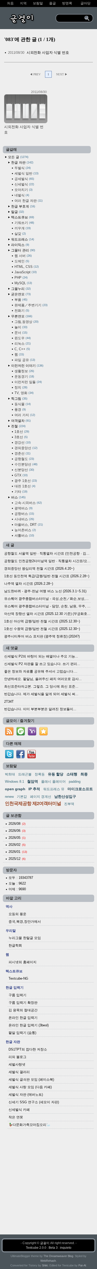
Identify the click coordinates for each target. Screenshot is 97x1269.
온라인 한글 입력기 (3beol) (29, 1025)
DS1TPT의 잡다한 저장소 (28, 1049)
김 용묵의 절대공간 (23, 1010)
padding (74, 781)
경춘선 (21, 453)
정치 (20, 387)
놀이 (20, 327)
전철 (18, 426)
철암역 (32, 781)
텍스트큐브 (22, 217)
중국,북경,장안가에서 (25, 921)
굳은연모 (20, 294)
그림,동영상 (26, 322)
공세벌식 (23, 179)
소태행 (71, 774)
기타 (20, 492)
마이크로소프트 (80, 789)
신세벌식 (23, 184)
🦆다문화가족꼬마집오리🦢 (29, 1125)
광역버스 (23, 508)
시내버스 (23, 519)
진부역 (69, 804)
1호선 (21, 432)
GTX (20, 475)
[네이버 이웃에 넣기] (21, 736)
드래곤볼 (25, 774)
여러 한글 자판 (28, 201)
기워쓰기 (23, 223)
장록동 (40, 774)
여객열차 (20, 421)
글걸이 (44, 1243)
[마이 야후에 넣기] (32, 736)
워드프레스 (22, 239)
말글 (17, 212)
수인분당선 (25, 464)
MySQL (22, 283)
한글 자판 (21, 162)
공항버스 (23, 514)
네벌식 (21, 195)
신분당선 (23, 470)
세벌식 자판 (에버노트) (26, 1095)
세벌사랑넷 (17, 1064)
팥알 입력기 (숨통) (22, 1033)
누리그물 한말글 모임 (25, 938)
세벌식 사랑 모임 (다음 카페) (30, 1087)
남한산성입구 (65, 796)
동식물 (22, 404)
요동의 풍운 (17, 914)
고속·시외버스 (27, 503)
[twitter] (9, 757)
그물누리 (20, 289)
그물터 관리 (22, 250)
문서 (20, 333)
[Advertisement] (48, 1185)
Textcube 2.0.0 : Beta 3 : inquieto (48, 1248)
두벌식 (22, 168)
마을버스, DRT (28, 525)
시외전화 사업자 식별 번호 (48, 52)
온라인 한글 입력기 (23, 1018)
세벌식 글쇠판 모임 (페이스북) (31, 1079)
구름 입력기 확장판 (23, 1003)
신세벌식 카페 (19, 1110)
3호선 (20, 437)
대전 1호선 (24, 486)
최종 (84, 774)
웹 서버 (22, 256)
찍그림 (18, 399)
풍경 (19, 409)
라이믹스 (19, 245)
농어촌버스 (24, 530)
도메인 (21, 261)
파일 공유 (24, 360)
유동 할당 (55, 774)
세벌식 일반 (26, 173)
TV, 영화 (23, 393)
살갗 (19, 234)
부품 (20, 300)
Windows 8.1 (14, 781)
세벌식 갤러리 (19, 1072)
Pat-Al (82, 1265)
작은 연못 (16, 1117)
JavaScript (25, 272)
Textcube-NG (18, 978)
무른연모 (21, 316)
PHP (20, 278)
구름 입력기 (17, 995)
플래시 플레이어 (53, 781)
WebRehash (48, 1260)
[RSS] (9, 736)
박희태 (10, 774)
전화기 (21, 311)
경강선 (22, 442)
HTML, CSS (26, 267)
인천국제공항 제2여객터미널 (33, 803)
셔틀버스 (23, 535)
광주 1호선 (25, 481)
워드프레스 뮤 (53, 789)
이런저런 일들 (27, 382)
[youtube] (31, 757)
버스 (18, 497)
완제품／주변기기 (30, 305)
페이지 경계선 (40, 797)
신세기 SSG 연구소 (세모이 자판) (34, 1102)
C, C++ (21, 349)
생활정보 (23, 371)
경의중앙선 (25, 448)
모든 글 (17, 157)
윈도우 (22, 338)
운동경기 (23, 376)
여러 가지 (24, 415)
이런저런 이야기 (26, 366)
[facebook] (20, 757)
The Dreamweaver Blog (58, 1256)
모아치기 (23, 190)
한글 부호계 (22, 206)
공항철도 (23, 459)
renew (9, 797)
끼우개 (22, 228)
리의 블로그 (17, 1057)
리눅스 (22, 344)
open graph (15, 789)
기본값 (22, 797)
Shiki (45, 1265)
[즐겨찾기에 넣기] (43, 736)
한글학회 (15, 945)
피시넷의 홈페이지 (22, 962)
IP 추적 (34, 789)
